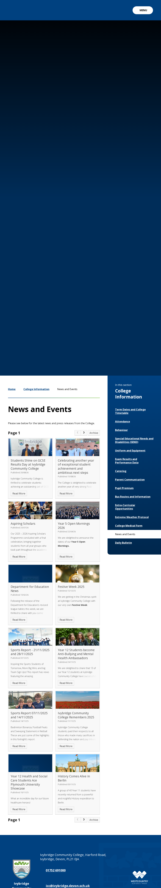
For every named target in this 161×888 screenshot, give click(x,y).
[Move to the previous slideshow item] (111, 335)
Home (12, 389)
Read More (18, 493)
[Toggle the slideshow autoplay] (130, 335)
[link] (78, 433)
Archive (93, 433)
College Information (36, 389)
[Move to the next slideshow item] (120, 335)
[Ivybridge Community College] (15, 10)
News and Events (67, 389)
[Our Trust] (139, 877)
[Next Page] (84, 433)
